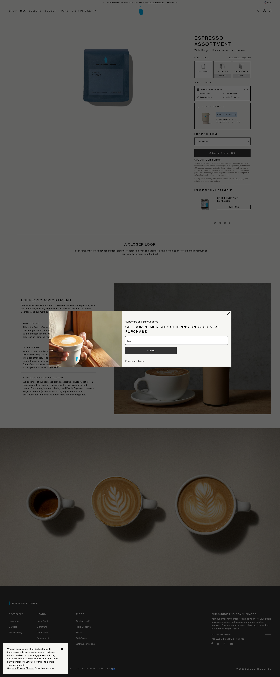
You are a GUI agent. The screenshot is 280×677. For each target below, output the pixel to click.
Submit (151, 350)
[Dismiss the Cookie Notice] (62, 649)
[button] (228, 313)
